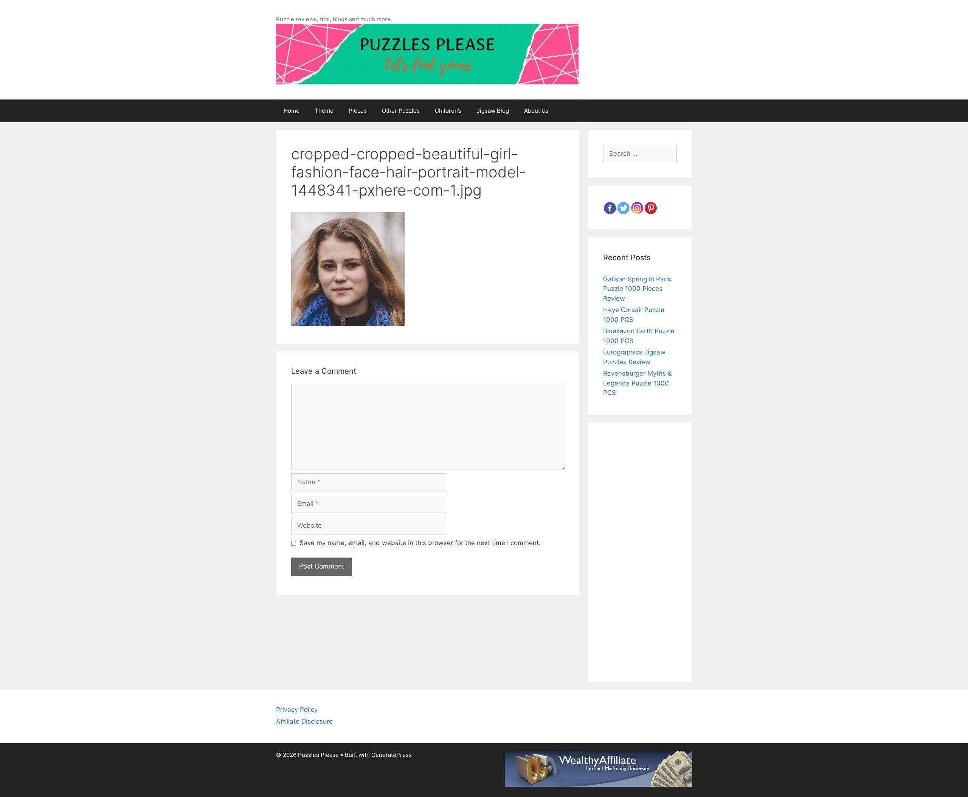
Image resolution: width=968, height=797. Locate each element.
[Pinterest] (651, 208)
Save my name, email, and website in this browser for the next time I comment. (420, 543)
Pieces (358, 110)
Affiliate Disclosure (304, 721)
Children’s (448, 110)
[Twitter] (623, 208)
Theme (324, 110)
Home (291, 110)
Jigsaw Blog (493, 110)
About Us (536, 110)
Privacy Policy (297, 709)
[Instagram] (637, 208)
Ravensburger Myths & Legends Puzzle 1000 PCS (637, 383)
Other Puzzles (401, 110)
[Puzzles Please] (427, 53)
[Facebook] (610, 208)
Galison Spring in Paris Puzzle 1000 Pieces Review (637, 288)
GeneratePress (391, 754)
